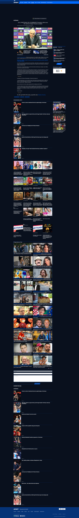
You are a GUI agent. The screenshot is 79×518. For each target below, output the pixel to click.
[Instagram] (61, 509)
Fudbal (29, 2)
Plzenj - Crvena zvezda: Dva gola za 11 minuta (59, 50)
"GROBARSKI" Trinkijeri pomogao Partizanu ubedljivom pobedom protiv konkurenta (27, 52)
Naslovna (21, 2)
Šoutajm (38, 2)
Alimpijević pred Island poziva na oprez (29, 448)
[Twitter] (63, 509)
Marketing (59, 514)
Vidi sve (59, 63)
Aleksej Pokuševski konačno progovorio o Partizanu (32, 437)
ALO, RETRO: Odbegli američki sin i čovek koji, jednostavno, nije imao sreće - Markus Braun (44, 52)
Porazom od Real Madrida (21, 57)
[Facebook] (59, 509)
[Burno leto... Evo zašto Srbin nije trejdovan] (17, 488)
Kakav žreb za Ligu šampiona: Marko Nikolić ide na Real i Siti (59, 61)
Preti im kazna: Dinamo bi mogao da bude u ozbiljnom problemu (59, 52)
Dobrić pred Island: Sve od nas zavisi (29, 414)
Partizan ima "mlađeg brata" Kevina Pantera (30, 125)
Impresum (64, 514)
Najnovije (25, 2)
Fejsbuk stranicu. (42, 94)
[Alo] (14, 0)
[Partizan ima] (17, 476)
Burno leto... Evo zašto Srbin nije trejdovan (30, 483)
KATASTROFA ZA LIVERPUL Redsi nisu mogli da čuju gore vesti (59, 121)
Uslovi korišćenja (55, 514)
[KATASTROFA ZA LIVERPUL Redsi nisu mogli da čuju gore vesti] (59, 117)
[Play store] (16, 516)
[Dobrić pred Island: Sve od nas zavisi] (17, 419)
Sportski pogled (43, 2)
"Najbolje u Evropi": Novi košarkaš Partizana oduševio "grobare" (34, 148)
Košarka (32, 2)
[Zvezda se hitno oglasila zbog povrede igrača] (17, 430)
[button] (36, 26)
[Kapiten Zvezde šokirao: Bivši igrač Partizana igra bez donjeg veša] (17, 499)
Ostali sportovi (49, 2)
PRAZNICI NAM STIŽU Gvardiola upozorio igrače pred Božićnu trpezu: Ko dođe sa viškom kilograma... (59, 112)
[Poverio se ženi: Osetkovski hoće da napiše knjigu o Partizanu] (17, 396)
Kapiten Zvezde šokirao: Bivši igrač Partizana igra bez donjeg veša (35, 137)
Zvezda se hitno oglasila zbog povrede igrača (31, 425)
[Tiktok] (64, 509)
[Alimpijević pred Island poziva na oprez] (17, 453)
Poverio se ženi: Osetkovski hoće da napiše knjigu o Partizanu (34, 102)
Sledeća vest (46, 54)
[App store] (22, 516)
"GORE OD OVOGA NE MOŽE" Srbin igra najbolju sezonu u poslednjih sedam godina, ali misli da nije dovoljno (59, 131)
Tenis (36, 2)
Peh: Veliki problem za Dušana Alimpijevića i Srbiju (32, 460)
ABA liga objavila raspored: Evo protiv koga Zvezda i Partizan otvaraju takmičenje (36, 114)
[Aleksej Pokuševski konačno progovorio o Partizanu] (17, 442)
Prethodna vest (20, 54)
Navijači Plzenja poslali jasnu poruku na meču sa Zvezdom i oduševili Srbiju (59, 58)
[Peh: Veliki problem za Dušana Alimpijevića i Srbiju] (17, 465)
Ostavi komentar (37, 383)
